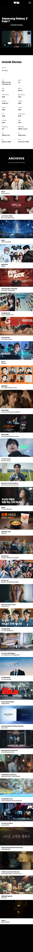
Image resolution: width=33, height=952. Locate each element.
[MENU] (29, 2)
